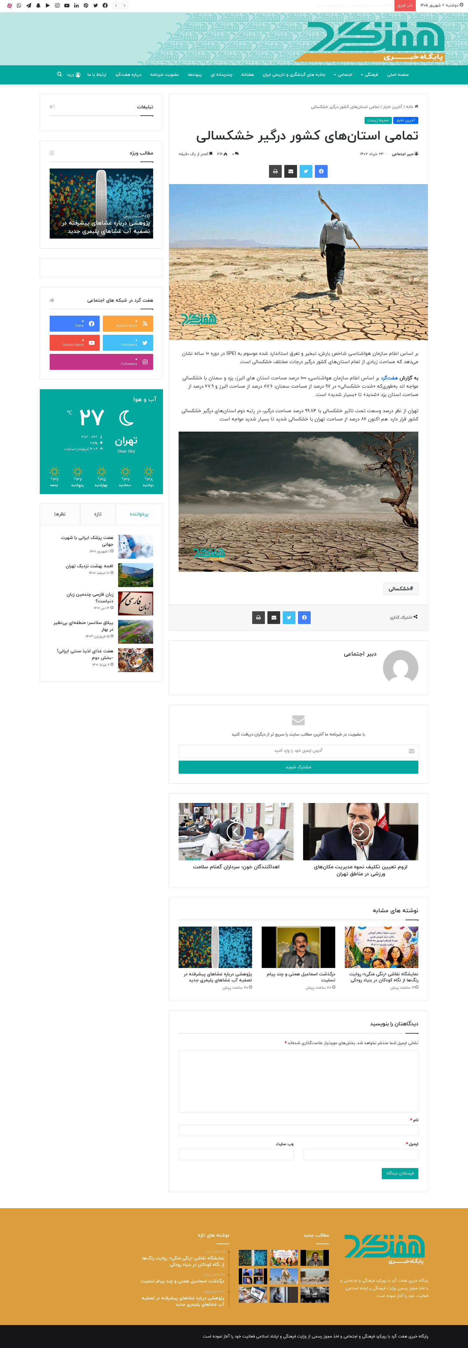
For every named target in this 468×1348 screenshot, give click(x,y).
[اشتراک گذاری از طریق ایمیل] (290, 171)
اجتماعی (345, 75)
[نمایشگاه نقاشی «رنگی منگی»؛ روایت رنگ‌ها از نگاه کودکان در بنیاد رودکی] (381, 947)
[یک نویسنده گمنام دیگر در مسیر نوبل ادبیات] (284, 1295)
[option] (101, 203)
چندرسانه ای (221, 75)
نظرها (60, 514)
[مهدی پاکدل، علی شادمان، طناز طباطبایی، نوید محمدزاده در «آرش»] (253, 1276)
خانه (410, 107)
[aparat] (9, 5)
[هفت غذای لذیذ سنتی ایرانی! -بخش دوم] (135, 660)
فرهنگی (371, 75)
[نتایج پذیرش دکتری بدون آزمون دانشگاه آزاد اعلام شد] (253, 1295)
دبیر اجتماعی (403, 154)
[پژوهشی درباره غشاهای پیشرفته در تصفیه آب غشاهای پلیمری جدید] (215, 947)
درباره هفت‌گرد (128, 75)
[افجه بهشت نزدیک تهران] (135, 575)
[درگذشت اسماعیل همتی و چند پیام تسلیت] (298, 947)
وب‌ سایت (285, 1144)
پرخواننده (139, 514)
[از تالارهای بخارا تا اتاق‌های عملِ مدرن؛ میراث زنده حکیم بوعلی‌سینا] (284, 1276)
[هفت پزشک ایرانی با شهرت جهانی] (135, 547)
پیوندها (195, 75)
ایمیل (412, 1144)
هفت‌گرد (388, 378)
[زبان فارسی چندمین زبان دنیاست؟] (135, 603)
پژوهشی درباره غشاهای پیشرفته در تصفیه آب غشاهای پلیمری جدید (331, 5)
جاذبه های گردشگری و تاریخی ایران (294, 75)
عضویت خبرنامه (164, 75)
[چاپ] (275, 171)
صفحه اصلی (398, 75)
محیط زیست (378, 120)
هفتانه (247, 75)
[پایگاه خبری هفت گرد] (234, 46)
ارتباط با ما (97, 75)
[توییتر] (306, 171)
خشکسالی (399, 588)
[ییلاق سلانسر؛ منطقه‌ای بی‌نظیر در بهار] (135, 632)
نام (414, 1120)
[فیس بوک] (321, 171)
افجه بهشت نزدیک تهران (89, 566)
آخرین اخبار (392, 107)
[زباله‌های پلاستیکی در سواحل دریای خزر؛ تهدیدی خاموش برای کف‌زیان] (315, 1276)
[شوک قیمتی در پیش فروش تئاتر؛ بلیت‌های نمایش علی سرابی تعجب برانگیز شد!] (315, 1295)
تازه (98, 514)
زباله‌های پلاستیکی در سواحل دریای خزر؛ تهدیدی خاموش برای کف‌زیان (105, 227)
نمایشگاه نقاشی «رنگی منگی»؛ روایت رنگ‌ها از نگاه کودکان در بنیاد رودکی (383, 977)
